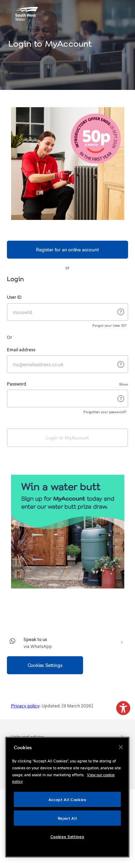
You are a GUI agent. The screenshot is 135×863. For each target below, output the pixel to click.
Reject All (67, 818)
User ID (14, 297)
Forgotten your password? (104, 411)
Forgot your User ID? (109, 325)
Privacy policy (25, 705)
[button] (123, 708)
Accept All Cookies (67, 799)
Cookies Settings (45, 664)
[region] (67, 797)
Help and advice (27, 736)
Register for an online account (67, 249)
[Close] (120, 747)
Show (123, 384)
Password (16, 383)
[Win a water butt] (67, 531)
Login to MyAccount (67, 437)
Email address (21, 349)
